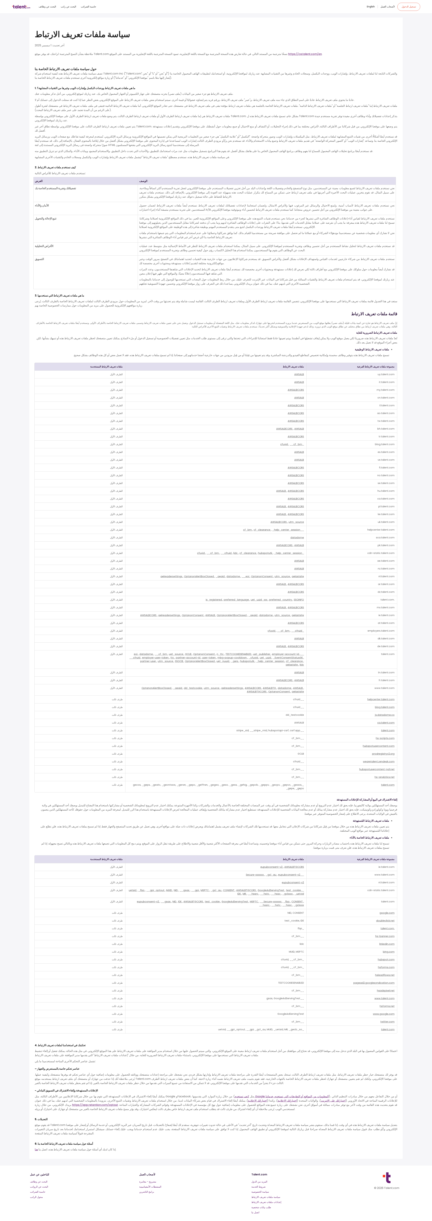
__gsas (185, 890)
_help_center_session (286, 529)
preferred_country (281, 599)
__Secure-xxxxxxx (271, 901)
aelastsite (298, 576)
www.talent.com (384, 998)
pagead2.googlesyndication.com (374, 983)
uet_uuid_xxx (259, 599)
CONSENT (229, 890)
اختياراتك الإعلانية (287, 1101)
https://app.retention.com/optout (95, 1105)
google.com (387, 913)
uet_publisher (262, 654)
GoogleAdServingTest (271, 890)
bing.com (389, 951)
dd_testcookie (193, 688)
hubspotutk (265, 553)
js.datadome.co (385, 715)
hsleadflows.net (385, 975)
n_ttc (220, 654)
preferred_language (237, 599)
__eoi (246, 576)
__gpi (195, 890)
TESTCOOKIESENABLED (238, 654)
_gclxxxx (287, 893)
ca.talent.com (386, 722)
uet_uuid (266, 657)
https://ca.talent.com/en (305, 54)
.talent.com (388, 928)
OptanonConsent (262, 576)
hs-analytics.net (385, 777)
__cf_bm (296, 444)
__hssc (276, 893)
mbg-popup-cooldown (232, 657)
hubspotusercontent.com (379, 746)
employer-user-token (155, 657)
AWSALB (299, 374)
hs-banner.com (385, 936)
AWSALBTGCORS (257, 691)
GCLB (188, 654)
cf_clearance (262, 529)
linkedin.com (387, 944)
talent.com (388, 730)
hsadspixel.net (386, 990)
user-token (209, 657)
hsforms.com (386, 967)
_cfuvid (254, 657)
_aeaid (220, 576)
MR (245, 893)
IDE (239, 893)
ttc (172, 657)
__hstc (265, 893)
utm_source (296, 522)
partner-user (148, 661)
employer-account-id (286, 654)
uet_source (176, 654)
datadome (297, 537)
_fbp (141, 890)
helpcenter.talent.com (381, 699)
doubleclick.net (385, 920)
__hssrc (253, 893)
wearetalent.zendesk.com (379, 761)
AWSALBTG (270, 688)
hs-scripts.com (385, 738)
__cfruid (226, 553)
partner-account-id (188, 657)
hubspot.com (386, 959)
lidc (235, 553)
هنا (36, 1149)
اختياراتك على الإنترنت (333, 1101)
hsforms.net (387, 1006)
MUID (169, 890)
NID (176, 890)
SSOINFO (299, 599)
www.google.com (384, 1014)
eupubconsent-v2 (271, 867)
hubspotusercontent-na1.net (377, 769)
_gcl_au (271, 874)
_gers (235, 661)
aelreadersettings (171, 576)
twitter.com (387, 1021)
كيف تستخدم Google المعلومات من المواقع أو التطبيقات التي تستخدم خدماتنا (282, 1096)
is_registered (214, 599)
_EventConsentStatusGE (288, 657)
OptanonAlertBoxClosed (199, 576)
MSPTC (205, 890)
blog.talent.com (385, 707)
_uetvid (299, 893)
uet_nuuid (223, 661)
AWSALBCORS (296, 390)
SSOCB (179, 661)
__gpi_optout (155, 890)
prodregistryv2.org (383, 753)
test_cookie (294, 890)
